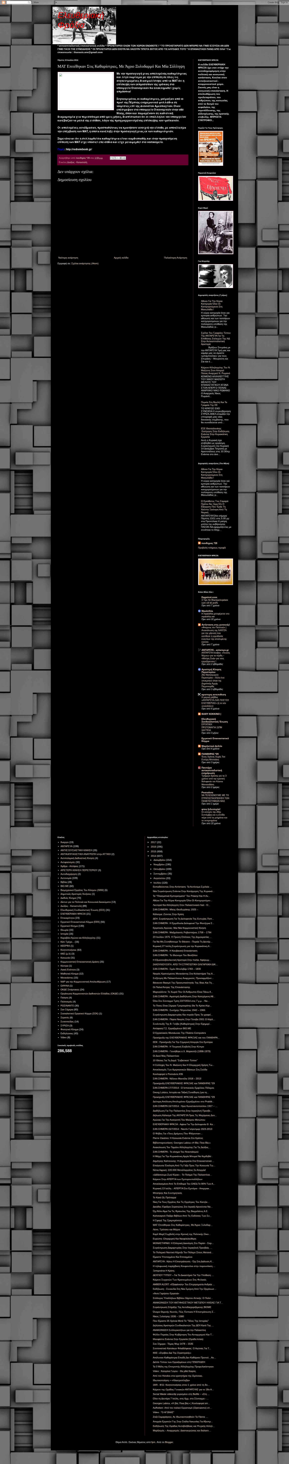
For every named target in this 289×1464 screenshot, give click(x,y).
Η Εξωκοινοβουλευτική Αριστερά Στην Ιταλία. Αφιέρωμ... (182, 960)
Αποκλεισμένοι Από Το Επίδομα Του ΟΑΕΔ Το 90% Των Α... (184, 1183)
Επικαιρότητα (68, 918)
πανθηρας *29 (209, 543)
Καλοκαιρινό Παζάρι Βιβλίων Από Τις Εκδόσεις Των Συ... (182, 1215)
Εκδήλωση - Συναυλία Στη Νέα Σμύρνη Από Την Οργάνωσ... (184, 1289)
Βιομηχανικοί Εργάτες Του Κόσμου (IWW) (82, 890)
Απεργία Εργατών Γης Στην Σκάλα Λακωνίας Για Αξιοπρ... (183, 1421)
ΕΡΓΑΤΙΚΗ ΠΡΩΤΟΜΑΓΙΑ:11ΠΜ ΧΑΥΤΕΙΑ (212, 727)
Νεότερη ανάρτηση (68, 257)
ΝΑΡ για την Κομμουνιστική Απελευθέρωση (83, 981)
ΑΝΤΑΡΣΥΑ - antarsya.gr (215, 650)
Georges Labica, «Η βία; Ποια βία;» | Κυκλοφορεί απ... (181, 1403)
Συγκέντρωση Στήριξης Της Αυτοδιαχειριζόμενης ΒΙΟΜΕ (182, 1307)
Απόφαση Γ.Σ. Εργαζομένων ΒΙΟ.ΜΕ (172, 1028)
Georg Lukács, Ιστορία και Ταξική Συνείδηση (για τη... (181, 1092)
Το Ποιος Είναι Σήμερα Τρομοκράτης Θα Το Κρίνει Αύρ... (182, 1005)
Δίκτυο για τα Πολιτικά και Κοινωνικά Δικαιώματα (86, 902)
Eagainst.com (209, 597)
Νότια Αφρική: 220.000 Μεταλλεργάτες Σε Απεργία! (179, 1170)
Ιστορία (64, 933)
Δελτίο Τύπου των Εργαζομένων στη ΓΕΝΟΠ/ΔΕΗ (179, 1362)
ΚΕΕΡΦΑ (65, 945)
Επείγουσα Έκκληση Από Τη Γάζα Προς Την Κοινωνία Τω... (184, 1165)
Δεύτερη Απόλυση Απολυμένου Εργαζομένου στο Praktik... (183, 1101)
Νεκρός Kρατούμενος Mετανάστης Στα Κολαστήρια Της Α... (184, 973)
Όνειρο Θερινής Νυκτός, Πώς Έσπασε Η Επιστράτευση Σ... (184, 1311)
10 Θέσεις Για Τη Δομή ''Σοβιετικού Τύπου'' (175, 1060)
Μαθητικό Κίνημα (69, 973)
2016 (154, 846)
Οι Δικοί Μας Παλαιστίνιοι (166, 1055)
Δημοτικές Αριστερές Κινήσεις (76, 894)
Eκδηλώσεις (67, 1033)
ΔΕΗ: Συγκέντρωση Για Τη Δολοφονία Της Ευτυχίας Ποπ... (183, 918)
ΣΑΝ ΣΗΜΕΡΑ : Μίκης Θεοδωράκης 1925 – (175, 909)
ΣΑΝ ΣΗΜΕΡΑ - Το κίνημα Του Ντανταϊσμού (176, 1151)
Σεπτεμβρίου (161, 873)
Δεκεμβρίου (160, 860)
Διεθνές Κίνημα (68, 898)
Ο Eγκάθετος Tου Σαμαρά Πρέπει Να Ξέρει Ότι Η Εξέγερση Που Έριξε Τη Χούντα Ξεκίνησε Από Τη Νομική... (214, 507)
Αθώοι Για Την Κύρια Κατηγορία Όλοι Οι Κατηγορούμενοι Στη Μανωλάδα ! (211, 305)
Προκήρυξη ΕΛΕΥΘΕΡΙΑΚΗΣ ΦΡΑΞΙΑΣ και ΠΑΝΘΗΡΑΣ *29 (184, 1083)
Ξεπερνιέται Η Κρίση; (164, 1270)
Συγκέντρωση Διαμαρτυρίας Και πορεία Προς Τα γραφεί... (183, 1014)
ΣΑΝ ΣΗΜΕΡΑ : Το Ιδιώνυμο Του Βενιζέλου (175, 955)
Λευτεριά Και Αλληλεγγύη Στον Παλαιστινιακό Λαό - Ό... (181, 905)
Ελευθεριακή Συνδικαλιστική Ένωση (215, 720)
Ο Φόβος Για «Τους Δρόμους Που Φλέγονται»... (178, 1133)
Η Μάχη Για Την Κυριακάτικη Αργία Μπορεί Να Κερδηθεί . (182, 1156)
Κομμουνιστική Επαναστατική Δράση (80, 961)
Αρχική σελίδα (121, 257)
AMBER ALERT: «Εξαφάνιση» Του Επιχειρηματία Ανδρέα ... (184, 1284)
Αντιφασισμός (68, 862)
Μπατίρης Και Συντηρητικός (167, 1193)
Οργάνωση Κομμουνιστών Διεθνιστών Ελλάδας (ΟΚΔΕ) (90, 993)
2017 (154, 842)
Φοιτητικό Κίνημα (69, 1029)
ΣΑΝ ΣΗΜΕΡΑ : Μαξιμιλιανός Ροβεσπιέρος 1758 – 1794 (182, 932)
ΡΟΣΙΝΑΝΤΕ (67, 1005)
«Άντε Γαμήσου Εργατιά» (166, 1293)
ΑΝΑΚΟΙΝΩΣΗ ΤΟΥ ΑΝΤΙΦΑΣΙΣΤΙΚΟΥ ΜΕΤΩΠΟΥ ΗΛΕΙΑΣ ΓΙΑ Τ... (188, 1302)
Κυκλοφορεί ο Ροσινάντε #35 (168, 1074)
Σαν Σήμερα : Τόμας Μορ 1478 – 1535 (173, 1343)
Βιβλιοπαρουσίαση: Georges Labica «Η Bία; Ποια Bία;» (182, 1142)
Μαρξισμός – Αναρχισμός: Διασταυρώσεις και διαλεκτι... (182, 1430)
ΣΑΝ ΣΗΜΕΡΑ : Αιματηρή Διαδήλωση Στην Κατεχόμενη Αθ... (184, 996)
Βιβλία (64, 882)
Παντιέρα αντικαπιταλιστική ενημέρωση (212, 770)
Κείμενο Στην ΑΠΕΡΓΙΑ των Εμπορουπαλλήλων (177, 1179)
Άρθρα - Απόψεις (69, 866)
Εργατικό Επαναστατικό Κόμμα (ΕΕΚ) (80, 922)
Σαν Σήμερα (67, 1009)
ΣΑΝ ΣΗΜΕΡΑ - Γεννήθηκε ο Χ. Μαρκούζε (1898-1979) (182, 1051)
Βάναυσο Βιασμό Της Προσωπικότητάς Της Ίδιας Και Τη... (183, 982)
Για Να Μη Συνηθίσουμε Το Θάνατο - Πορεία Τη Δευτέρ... (182, 941)
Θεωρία (64, 930)
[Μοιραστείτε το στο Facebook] (121, 158)
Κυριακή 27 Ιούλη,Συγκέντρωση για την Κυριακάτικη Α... (182, 946)
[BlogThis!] (114, 158)
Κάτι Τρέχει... (67, 941)
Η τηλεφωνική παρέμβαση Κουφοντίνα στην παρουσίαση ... (184, 1266)
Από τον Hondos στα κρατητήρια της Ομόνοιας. (178, 1375)
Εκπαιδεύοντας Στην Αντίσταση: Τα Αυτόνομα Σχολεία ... (182, 886)
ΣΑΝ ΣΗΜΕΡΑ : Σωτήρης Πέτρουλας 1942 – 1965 (179, 1010)
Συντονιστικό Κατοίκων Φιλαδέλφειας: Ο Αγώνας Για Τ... (182, 1348)
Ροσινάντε (207, 792)
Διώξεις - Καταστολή (77, 162)
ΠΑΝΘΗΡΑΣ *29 (210, 754)
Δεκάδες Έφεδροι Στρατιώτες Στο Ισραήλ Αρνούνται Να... (182, 1206)
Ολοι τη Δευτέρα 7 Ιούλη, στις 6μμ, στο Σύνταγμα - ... (181, 1398)
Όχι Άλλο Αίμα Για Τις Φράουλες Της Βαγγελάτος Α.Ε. (180, 1211)
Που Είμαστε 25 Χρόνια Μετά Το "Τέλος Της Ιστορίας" (181, 1321)
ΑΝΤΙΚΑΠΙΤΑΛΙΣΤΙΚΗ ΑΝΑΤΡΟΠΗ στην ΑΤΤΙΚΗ (86, 854)
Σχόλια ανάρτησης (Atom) (85, 263)
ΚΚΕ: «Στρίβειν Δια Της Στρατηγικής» (172, 1352)
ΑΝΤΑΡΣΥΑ (66, 846)
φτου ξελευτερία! (211, 809)
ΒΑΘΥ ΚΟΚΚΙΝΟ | (211, 714)
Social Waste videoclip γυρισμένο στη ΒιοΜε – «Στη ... (181, 1394)
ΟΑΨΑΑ (65, 985)
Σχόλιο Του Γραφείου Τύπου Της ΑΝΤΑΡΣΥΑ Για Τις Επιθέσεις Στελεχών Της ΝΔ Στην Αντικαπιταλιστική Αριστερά (216, 338)
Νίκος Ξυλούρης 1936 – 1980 (168, 1316)
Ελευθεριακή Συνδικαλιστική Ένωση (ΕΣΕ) (83, 910)
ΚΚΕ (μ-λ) (66, 953)
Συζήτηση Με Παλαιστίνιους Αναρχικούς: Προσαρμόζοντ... (183, 978)
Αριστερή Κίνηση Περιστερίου (211, 670)
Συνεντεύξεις (67, 1021)
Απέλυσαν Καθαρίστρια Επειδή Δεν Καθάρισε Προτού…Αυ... (184, 1357)
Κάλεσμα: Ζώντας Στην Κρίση (168, 914)
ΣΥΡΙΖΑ (65, 1025)
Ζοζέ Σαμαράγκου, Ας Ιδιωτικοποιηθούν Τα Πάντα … (180, 1416)
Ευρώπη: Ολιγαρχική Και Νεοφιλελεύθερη (174, 1238)
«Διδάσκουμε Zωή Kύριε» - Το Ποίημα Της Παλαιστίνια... (182, 1174)
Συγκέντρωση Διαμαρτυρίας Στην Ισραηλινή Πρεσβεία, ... (182, 1247)
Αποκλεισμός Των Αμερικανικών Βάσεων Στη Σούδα (180, 1069)
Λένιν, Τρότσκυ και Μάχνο (166, 1229)
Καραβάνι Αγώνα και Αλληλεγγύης (78, 937)
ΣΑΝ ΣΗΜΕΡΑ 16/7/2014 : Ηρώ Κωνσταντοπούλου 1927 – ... (185, 1106)
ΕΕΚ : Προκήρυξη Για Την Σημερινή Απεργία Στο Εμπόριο (183, 1042)
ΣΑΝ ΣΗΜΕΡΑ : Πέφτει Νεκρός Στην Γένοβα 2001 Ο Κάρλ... (184, 1019)
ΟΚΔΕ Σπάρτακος (70, 989)
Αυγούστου (160, 878)
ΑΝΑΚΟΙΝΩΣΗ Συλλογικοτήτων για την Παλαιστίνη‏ (179, 1330)
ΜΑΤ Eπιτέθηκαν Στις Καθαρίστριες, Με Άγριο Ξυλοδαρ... (182, 1225)
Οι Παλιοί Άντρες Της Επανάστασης (171, 987)
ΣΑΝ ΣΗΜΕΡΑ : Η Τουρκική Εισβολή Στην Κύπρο (178, 1046)
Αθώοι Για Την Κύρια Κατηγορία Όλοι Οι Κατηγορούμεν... (182, 900)
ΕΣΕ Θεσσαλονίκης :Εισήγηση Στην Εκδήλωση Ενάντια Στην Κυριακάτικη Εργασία (215, 432)
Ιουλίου (158, 882)
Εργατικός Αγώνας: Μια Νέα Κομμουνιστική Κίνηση (179, 928)
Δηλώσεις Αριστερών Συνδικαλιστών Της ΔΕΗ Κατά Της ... (183, 1325)
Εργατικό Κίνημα (69, 926)
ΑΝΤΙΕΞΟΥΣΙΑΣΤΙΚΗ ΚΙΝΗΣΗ (76, 850)
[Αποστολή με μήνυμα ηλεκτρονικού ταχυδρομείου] (111, 158)
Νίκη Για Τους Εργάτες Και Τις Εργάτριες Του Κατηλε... (181, 1202)
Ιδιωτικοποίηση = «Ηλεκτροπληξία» (171, 1380)
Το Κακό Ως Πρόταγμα (164, 1197)
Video (64, 1037)
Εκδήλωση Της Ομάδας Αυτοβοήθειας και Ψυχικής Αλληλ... (184, 1426)
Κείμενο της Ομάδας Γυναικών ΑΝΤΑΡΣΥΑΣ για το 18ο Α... (183, 1389)
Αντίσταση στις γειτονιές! (216, 624)
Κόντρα (64, 965)
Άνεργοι (65, 842)
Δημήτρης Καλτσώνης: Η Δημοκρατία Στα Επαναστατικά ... (183, 1161)
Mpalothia (207, 611)
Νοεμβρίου (159, 864)
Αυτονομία (66, 878)
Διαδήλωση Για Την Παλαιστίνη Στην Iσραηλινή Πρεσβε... (182, 1110)
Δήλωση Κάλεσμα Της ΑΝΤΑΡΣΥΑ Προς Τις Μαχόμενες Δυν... (185, 1115)
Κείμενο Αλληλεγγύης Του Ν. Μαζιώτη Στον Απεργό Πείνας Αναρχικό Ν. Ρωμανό (215, 370)
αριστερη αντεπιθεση (214, 694)
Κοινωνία (65, 957)
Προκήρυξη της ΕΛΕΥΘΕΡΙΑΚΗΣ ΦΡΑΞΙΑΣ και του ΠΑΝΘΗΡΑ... (186, 1037)
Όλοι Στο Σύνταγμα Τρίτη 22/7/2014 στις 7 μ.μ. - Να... (181, 1001)
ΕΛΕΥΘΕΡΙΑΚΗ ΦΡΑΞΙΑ (73, 913)
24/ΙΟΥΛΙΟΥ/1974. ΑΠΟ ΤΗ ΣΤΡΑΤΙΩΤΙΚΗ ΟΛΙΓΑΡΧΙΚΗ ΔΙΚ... (185, 964)
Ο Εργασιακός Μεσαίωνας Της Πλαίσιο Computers (179, 1033)
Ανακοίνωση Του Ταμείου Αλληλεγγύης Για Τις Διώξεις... (181, 1147)
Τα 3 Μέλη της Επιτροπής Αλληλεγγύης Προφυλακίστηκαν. (183, 1366)
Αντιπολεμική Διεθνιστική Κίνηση (77, 858)
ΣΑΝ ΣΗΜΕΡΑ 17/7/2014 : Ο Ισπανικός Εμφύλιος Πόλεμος (183, 1087)
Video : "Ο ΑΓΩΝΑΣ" (163, 1412)
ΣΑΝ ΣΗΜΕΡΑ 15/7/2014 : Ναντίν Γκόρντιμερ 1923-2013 (182, 1129)
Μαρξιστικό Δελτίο (212, 746)
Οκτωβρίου (160, 869)
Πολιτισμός (66, 1001)
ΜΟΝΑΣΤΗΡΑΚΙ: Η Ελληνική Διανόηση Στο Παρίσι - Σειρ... (183, 1243)
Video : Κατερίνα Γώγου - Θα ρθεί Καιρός (174, 1371)
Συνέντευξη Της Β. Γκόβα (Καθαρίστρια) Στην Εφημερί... (182, 1023)
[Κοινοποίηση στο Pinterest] (124, 158)
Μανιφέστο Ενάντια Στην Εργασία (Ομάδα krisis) (178, 1339)
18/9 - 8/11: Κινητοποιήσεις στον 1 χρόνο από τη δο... (181, 1384)
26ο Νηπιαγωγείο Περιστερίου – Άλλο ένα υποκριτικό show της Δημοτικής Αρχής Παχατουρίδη (213, 681)
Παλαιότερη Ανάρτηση (175, 257)
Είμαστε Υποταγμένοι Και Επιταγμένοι (172, 1257)
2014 (154, 856)
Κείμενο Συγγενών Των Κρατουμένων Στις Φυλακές (179, 1279)
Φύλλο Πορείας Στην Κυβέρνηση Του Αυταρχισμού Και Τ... (183, 1334)
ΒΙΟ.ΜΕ (65, 886)
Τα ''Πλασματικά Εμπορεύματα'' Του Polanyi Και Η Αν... (181, 896)
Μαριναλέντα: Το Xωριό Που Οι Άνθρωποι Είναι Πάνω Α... (183, 992)
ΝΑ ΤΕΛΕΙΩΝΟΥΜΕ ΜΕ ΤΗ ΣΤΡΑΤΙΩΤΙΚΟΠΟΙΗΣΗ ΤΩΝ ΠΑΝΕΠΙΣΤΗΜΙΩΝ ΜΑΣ (215, 798)
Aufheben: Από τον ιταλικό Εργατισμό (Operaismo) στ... (182, 1407)
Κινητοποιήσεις (68, 949)
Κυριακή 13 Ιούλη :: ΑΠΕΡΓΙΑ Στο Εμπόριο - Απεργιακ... (182, 1188)
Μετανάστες (67, 977)
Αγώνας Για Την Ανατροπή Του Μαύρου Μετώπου (179, 1119)
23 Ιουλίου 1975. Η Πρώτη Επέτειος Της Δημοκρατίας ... (182, 937)
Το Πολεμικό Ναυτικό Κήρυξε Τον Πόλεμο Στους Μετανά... (183, 1252)
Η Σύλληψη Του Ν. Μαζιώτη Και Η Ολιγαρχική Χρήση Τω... (183, 1065)
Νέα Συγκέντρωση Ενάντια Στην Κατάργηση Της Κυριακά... (183, 891)
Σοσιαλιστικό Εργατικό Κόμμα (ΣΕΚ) (79, 1013)
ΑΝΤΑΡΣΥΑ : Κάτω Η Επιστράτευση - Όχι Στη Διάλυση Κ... (183, 1261)
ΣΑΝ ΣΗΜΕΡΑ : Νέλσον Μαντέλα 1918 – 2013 (177, 1078)
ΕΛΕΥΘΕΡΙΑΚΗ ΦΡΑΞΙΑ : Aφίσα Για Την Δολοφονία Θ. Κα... (184, 1124)
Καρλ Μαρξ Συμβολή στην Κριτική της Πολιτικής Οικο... (182, 1234)
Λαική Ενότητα (68, 969)
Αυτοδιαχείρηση (69, 874)
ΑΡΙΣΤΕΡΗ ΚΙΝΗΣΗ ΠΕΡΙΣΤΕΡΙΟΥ (79, 870)
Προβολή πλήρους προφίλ (212, 547)
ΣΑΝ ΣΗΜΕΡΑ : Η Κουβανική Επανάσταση (175, 950)
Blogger (169, 1442)
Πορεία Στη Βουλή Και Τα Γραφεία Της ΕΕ (214, 403)
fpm (153, 1442)
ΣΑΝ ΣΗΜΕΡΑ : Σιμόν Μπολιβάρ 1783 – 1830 (177, 969)
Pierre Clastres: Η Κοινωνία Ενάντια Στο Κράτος (178, 1138)
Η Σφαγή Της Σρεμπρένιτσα (167, 1220)
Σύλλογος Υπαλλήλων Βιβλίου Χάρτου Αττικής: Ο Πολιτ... (183, 1298)
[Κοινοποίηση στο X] (118, 158)
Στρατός (65, 1017)
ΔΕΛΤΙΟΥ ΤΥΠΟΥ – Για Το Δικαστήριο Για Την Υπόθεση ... (183, 1275)
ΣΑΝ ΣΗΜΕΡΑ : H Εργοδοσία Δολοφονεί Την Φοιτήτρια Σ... (183, 923)
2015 (154, 851)
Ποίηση (64, 997)
